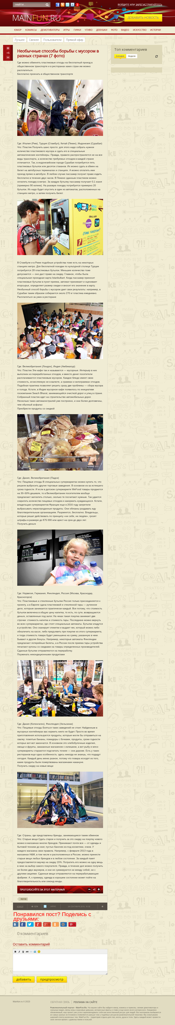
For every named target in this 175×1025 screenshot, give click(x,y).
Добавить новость (143, 18)
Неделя (132, 56)
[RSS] (62, 6)
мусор (23, 899)
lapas (53, 906)
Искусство (139, 30)
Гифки (77, 30)
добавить (23, 979)
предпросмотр (51, 979)
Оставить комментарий (31, 944)
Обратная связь (60, 1002)
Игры (66, 30)
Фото (114, 30)
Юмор (18, 30)
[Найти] (47, 4)
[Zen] (77, 6)
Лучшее (20, 40)
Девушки (101, 30)
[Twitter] (67, 6)
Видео (125, 30)
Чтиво (88, 30)
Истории (155, 30)
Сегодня (120, 56)
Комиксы (31, 30)
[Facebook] (58, 6)
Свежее (34, 40)
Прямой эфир (74, 40)
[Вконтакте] (72, 6)
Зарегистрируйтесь (149, 4)
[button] (15, 951)
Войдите (123, 4)
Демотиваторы (50, 30)
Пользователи (52, 40)
